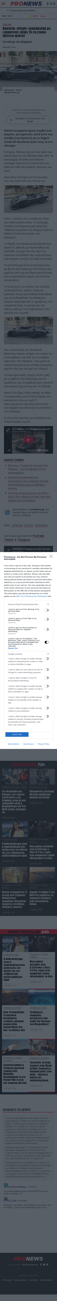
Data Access (28, 744)
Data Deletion (13, 744)
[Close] (51, 557)
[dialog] (28, 650)
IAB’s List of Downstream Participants (31, 596)
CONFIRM (17, 735)
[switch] (47, 610)
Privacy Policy (43, 744)
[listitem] (28, 604)
